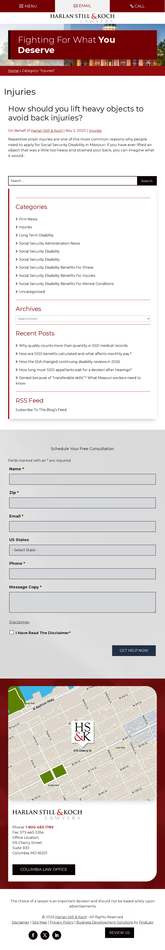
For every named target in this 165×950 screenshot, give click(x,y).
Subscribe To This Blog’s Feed (41, 410)
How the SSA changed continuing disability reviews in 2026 (69, 362)
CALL (140, 6)
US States (19, 539)
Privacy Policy (61, 922)
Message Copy (25, 587)
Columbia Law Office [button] (43, 869)
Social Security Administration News (49, 243)
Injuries (95, 131)
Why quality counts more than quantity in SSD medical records (73, 346)
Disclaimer (19, 622)
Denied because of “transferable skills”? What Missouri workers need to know (78, 380)
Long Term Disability (36, 235)
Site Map (39, 922)
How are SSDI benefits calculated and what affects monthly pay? (75, 354)
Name (16, 469)
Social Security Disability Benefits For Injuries (57, 276)
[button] (27, 5)
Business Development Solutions (104, 922)
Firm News (28, 219)
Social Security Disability (39, 251)
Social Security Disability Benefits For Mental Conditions (66, 284)
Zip (14, 492)
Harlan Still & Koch (47, 131)
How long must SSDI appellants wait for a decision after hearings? (75, 370)
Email (16, 516)
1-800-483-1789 (39, 827)
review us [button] (119, 933)
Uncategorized (32, 292)
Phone (17, 563)
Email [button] (85, 5)
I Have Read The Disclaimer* (43, 633)
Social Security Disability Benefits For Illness (56, 267)
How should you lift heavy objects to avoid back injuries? (76, 113)
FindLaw (146, 922)
